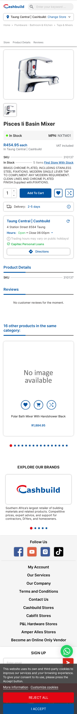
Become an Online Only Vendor (38, 640)
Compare (69, 193)
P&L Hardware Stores (38, 624)
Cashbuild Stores (38, 607)
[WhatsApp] (67, 651)
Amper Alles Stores (38, 632)
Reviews (38, 42)
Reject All (38, 697)
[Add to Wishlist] (58, 193)
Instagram (45, 551)
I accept (38, 709)
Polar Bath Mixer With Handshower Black (38, 416)
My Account (38, 567)
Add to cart (35, 193)
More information (15, 687)
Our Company (38, 583)
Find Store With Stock (59, 162)
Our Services (38, 575)
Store (6, 42)
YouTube (32, 551)
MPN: (52, 135)
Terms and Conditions (38, 591)
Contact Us (38, 599)
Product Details (21, 42)
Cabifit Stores (38, 615)
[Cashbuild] (38, 489)
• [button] (36, 232)
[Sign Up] (68, 662)
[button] (11, 445)
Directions (38, 251)
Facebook (18, 551)
